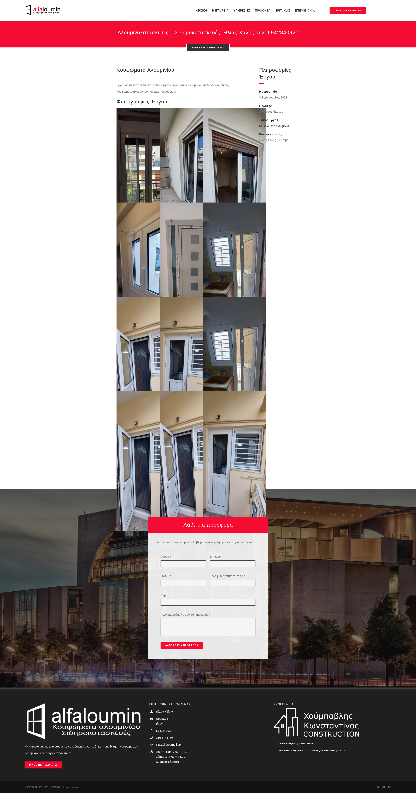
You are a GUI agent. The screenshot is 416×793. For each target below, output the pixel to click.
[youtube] (384, 787)
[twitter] (378, 787)
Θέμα (164, 595)
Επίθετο (215, 556)
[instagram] (389, 787)
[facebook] (372, 787)
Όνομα (166, 556)
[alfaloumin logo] (43, 5)
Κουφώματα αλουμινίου (275, 126)
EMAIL (166, 576)
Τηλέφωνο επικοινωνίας (227, 576)
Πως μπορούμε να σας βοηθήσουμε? (185, 614)
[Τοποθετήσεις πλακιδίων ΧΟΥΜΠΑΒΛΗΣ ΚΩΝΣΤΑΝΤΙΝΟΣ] (317, 709)
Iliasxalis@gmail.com (169, 744)
